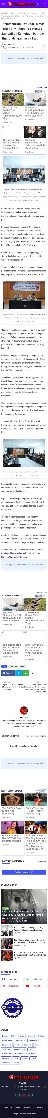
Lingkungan (6, 1045)
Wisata (16, 1063)
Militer (17, 1045)
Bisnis (4, 1036)
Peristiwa (13, 666)
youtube (38, 986)
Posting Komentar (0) (24, 872)
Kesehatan (33, 1040)
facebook (14, 979)
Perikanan (19, 1054)
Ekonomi (31, 1036)
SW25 (23, 717)
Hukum (41, 1036)
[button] (39, 3)
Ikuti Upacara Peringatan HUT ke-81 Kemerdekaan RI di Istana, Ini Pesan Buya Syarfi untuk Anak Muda (29, 942)
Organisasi (6, 1049)
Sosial (33, 1058)
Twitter (18, 673)
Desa (22, 1036)
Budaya (13, 1036)
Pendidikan (6, 1054)
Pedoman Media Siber (24, 1107)
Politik (24, 1058)
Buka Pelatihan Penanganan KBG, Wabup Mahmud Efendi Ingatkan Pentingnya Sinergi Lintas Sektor (28, 930)
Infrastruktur (7, 1040)
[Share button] (32, 673)
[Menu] (3, 3)
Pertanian (6, 1058)
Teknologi (6, 1063)
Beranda (4, 13)
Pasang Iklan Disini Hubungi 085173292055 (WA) (24, 58)
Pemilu (32, 1049)
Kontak (40, 1107)
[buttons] (15, 1095)
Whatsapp (25, 673)
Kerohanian (20, 1040)
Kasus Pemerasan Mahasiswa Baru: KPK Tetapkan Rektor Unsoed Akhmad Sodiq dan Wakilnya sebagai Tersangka (30, 955)
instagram (14, 986)
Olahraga (27, 1045)
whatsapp (38, 979)
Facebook (9, 673)
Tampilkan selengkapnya (36, 736)
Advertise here (42, 87)
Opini (37, 1045)
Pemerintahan (19, 1049)
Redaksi (8, 1107)
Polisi (12, 13)
